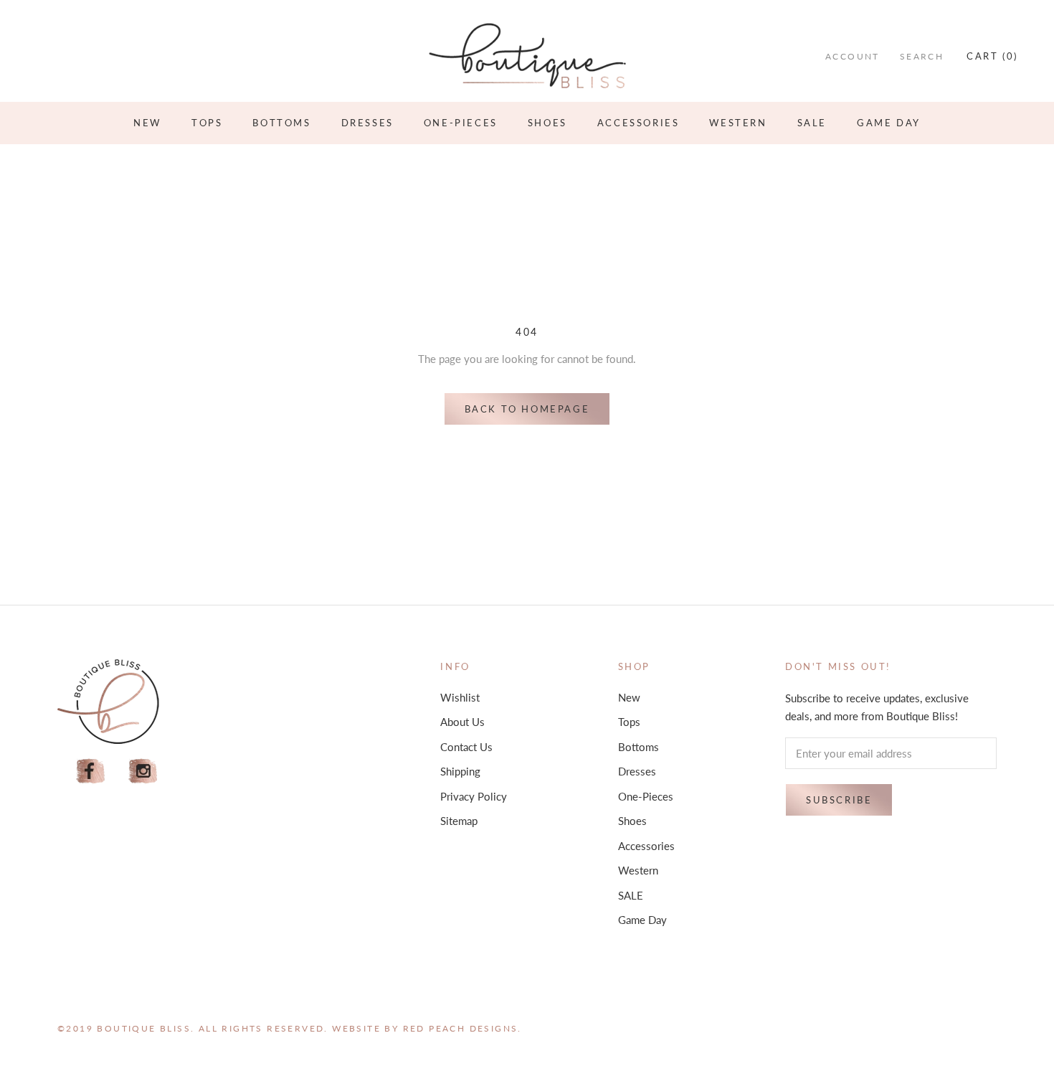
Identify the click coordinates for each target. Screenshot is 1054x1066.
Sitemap (459, 820)
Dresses (367, 122)
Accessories (638, 122)
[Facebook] (90, 771)
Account (852, 56)
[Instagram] (143, 771)
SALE (812, 122)
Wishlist (460, 697)
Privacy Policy (473, 796)
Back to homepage (527, 409)
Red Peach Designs (460, 1028)
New (147, 122)
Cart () (992, 56)
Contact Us (466, 746)
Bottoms (281, 122)
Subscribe (839, 800)
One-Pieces (461, 122)
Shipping (460, 771)
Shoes (547, 122)
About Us (462, 721)
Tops (206, 122)
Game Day (889, 122)
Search (922, 56)
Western (737, 122)
